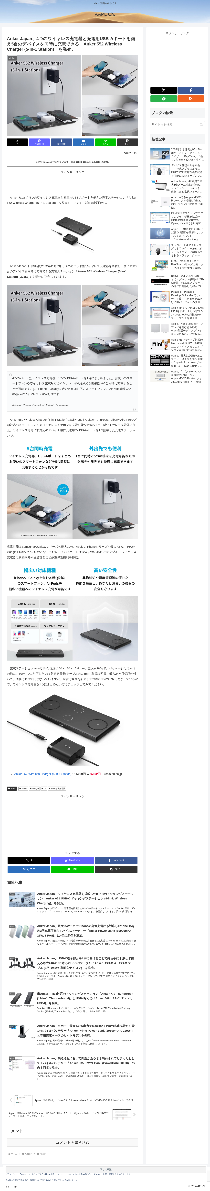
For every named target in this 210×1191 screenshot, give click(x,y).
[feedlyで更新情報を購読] (163, 98)
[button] (127, 142)
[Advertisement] (72, 182)
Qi (45, 788)
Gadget (35, 788)
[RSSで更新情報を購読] (191, 98)
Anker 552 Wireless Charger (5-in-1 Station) (43, 774)
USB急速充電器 (58, 788)
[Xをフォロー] (163, 90)
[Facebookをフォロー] (191, 90)
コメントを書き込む (72, 1142)
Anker (13, 788)
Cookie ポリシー (72, 1180)
